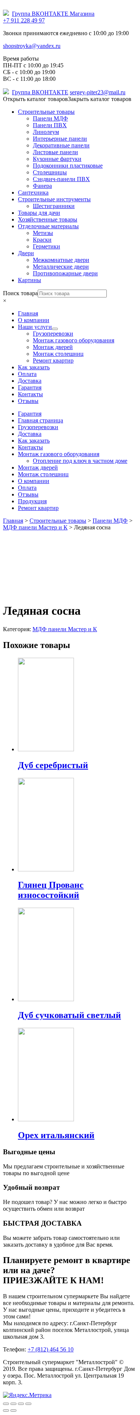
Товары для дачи (39, 213)
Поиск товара (20, 293)
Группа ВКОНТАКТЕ (40, 92)
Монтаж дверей (38, 467)
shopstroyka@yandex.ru (31, 46)
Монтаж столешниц (43, 474)
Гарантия (29, 413)
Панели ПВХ (50, 125)
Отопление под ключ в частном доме (80, 461)
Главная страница (40, 420)
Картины (29, 280)
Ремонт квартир (38, 508)
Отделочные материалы (48, 226)
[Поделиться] (13, 1404)
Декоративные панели (61, 145)
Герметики (46, 246)
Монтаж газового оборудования (58, 454)
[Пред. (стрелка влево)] (6, 1410)
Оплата (27, 488)
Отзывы (28, 494)
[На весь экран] (21, 1404)
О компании (33, 481)
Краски (42, 239)
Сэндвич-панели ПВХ (61, 179)
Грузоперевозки (38, 427)
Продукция (32, 501)
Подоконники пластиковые (68, 165)
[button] (67, 99)
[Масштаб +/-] (28, 1404)
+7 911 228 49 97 (24, 20)
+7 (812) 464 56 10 (51, 1349)
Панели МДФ (50, 118)
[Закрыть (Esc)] (6, 1404)
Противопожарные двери (65, 273)
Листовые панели (55, 152)
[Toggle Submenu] (55, 329)
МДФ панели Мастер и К (64, 629)
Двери (26, 253)
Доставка (29, 434)
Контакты (30, 447)
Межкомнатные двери (61, 260)
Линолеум (46, 132)
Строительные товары (46, 112)
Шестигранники (54, 206)
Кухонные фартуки (57, 159)
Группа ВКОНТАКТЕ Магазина (53, 13)
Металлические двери (61, 266)
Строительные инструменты (54, 199)
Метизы (43, 233)
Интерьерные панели (60, 138)
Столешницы (50, 172)
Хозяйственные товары (47, 219)
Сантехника (33, 192)
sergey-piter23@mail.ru (97, 92)
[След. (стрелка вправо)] (13, 1410)
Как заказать (34, 440)
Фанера (42, 186)
